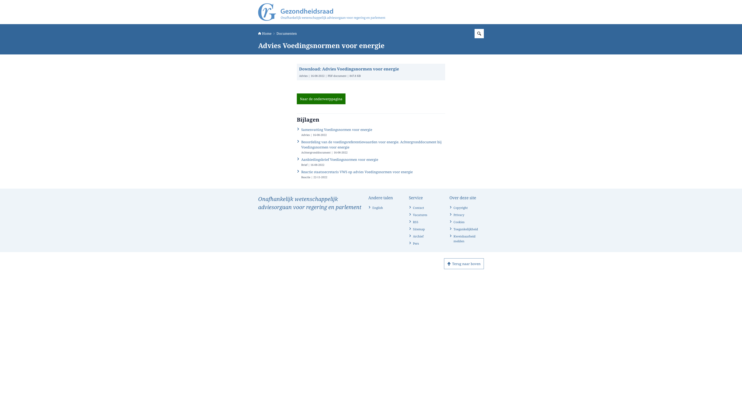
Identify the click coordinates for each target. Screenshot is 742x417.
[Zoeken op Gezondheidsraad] (479, 33)
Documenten (287, 33)
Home (266, 33)
